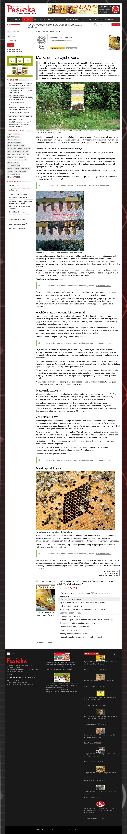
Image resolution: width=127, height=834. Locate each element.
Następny (119, 659)
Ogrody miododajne (13, 174)
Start (15, 19)
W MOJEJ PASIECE (57, 48)
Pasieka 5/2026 (89, 721)
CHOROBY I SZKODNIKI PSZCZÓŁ (17, 151)
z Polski (86, 667)
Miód (9, 154)
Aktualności (53, 19)
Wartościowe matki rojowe (17, 228)
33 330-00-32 (31, 677)
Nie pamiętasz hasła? (15, 51)
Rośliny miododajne (24, 148)
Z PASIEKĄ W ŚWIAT (13, 165)
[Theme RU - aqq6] (21, 10)
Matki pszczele (71, 48)
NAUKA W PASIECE (13, 137)
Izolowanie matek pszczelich (18, 194)
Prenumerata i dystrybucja (70, 830)
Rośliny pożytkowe (13, 168)
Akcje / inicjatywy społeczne (16, 157)
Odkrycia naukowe (20, 171)
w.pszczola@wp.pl (110, 575)
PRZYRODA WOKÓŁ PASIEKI (16, 145)
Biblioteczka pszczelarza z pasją (92, 830)
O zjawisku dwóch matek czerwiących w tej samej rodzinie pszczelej (19, 214)
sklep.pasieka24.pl (106, 19)
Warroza (10, 171)
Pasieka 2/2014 (55, 31)
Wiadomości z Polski (13, 140)
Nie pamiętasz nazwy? (16, 49)
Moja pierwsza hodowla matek (18, 198)
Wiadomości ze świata (14, 142)
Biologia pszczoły (12, 162)
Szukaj (116, 24)
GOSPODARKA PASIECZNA (20, 154)
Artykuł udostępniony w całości (17, 160)
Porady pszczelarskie (73, 19)
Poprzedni (116, 659)
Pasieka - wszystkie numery (50, 830)
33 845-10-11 (22, 677)
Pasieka (26, 19)
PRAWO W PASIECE (13, 177)
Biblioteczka (39, 19)
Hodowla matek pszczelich (17, 219)
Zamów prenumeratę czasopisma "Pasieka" (45, 613)
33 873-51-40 (13, 677)
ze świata (87, 683)
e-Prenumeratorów (103, 185)
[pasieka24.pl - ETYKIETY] (84, 9)
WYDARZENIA (11, 148)
